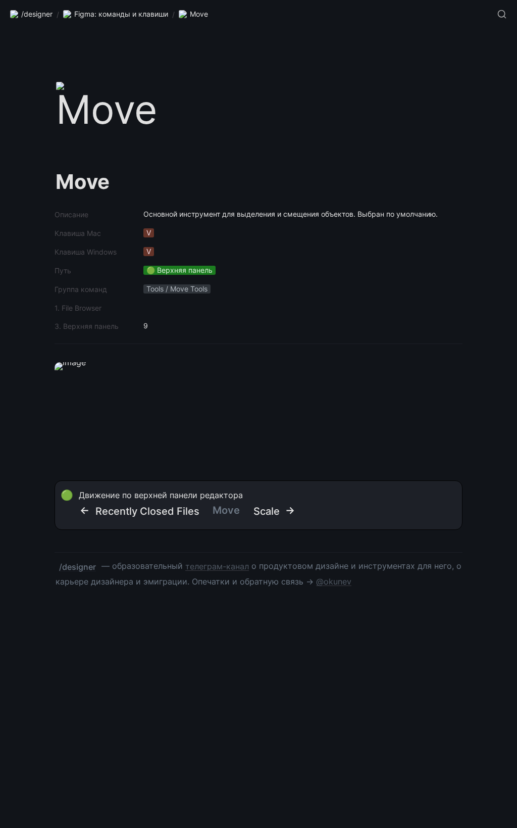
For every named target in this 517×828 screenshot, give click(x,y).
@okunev (333, 581)
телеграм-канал (217, 566)
